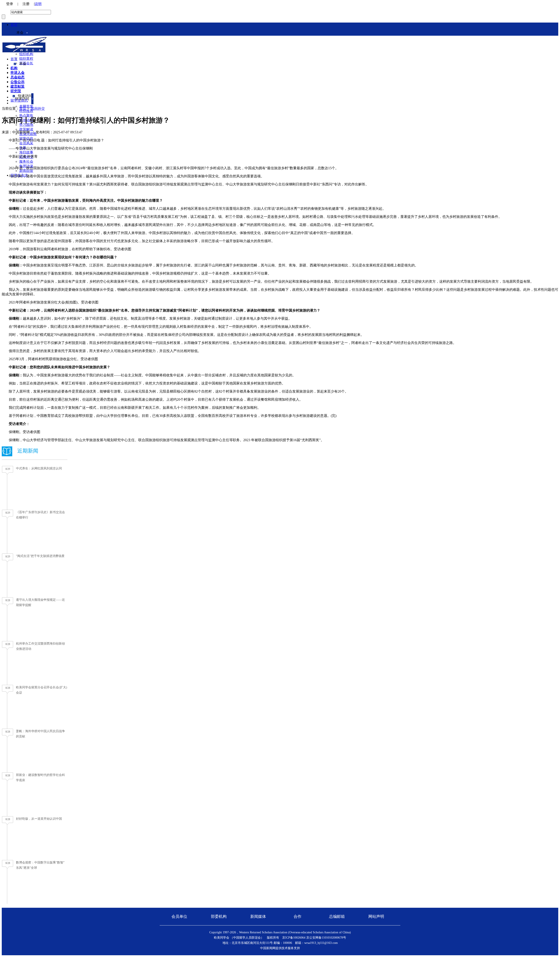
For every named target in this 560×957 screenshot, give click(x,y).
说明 (38, 4)
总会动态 (17, 77)
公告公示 (17, 82)
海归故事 (26, 152)
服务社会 (26, 161)
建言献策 (17, 86)
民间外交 (38, 108)
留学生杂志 (19, 100)
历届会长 (26, 63)
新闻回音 (26, 171)
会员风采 (26, 143)
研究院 (15, 91)
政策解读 (26, 129)
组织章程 (26, 58)
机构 (14, 68)
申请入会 (17, 73)
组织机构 (26, 54)
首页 (14, 24)
